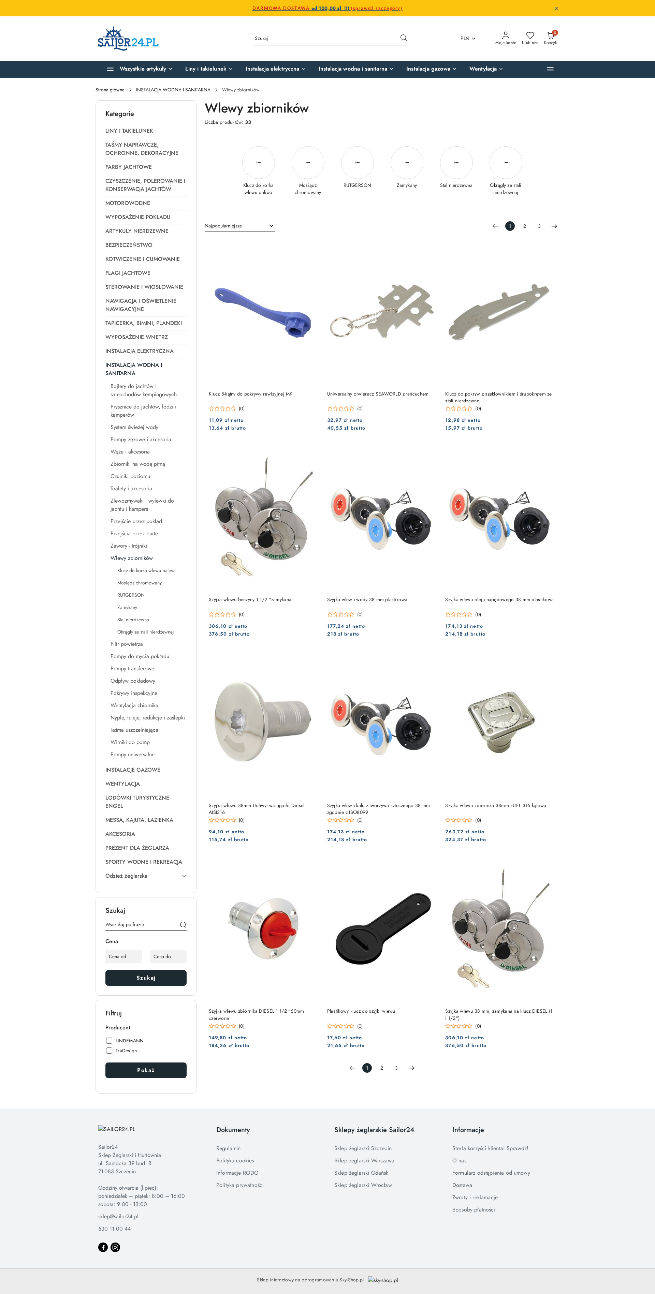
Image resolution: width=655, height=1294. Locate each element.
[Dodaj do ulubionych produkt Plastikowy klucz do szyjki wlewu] (429, 864)
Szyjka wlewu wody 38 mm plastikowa (367, 599)
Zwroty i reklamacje (475, 1197)
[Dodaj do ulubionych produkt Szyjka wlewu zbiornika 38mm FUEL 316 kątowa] (547, 658)
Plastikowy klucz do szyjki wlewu (361, 1011)
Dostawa (462, 1185)
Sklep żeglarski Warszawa (364, 1160)
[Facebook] (103, 1247)
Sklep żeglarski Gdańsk (361, 1173)
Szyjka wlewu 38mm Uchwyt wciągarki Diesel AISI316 (256, 809)
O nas (459, 1160)
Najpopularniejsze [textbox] (223, 225)
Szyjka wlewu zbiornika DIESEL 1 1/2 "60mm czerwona (256, 1014)
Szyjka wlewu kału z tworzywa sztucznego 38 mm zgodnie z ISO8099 (378, 809)
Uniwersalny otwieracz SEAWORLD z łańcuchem (378, 393)
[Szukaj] (183, 926)
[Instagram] (115, 1247)
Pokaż (146, 1070)
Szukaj (146, 978)
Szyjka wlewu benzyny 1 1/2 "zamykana (250, 599)
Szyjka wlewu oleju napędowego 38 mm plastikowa (499, 599)
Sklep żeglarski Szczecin (363, 1148)
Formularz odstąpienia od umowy (491, 1173)
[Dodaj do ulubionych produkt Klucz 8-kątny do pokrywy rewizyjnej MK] (311, 246)
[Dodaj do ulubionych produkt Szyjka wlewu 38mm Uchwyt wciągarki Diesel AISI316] (311, 658)
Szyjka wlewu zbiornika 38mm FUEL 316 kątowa (495, 805)
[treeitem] (146, 131)
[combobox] (240, 226)
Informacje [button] (468, 1130)
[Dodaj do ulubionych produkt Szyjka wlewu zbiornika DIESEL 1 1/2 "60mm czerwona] (311, 864)
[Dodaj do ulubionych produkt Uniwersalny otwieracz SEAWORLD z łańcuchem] (429, 246)
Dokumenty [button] (233, 1130)
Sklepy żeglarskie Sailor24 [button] (374, 1130)
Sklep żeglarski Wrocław (363, 1185)
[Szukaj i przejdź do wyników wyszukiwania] (403, 38)
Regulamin (228, 1148)
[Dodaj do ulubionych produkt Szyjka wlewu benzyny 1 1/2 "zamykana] (311, 452)
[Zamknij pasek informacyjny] (556, 8)
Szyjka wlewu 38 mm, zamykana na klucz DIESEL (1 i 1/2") (498, 1014)
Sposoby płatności (473, 1210)
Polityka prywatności (240, 1185)
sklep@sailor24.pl (118, 1216)
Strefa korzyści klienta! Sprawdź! (490, 1148)
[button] (550, 69)
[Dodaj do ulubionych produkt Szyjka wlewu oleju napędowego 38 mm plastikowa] (547, 452)
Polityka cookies (235, 1160)
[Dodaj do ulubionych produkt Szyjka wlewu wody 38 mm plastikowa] (429, 452)
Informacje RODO (237, 1173)
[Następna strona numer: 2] (554, 226)
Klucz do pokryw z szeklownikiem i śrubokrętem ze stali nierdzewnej (498, 397)
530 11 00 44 (114, 1229)
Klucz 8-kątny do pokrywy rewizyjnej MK (251, 393)
